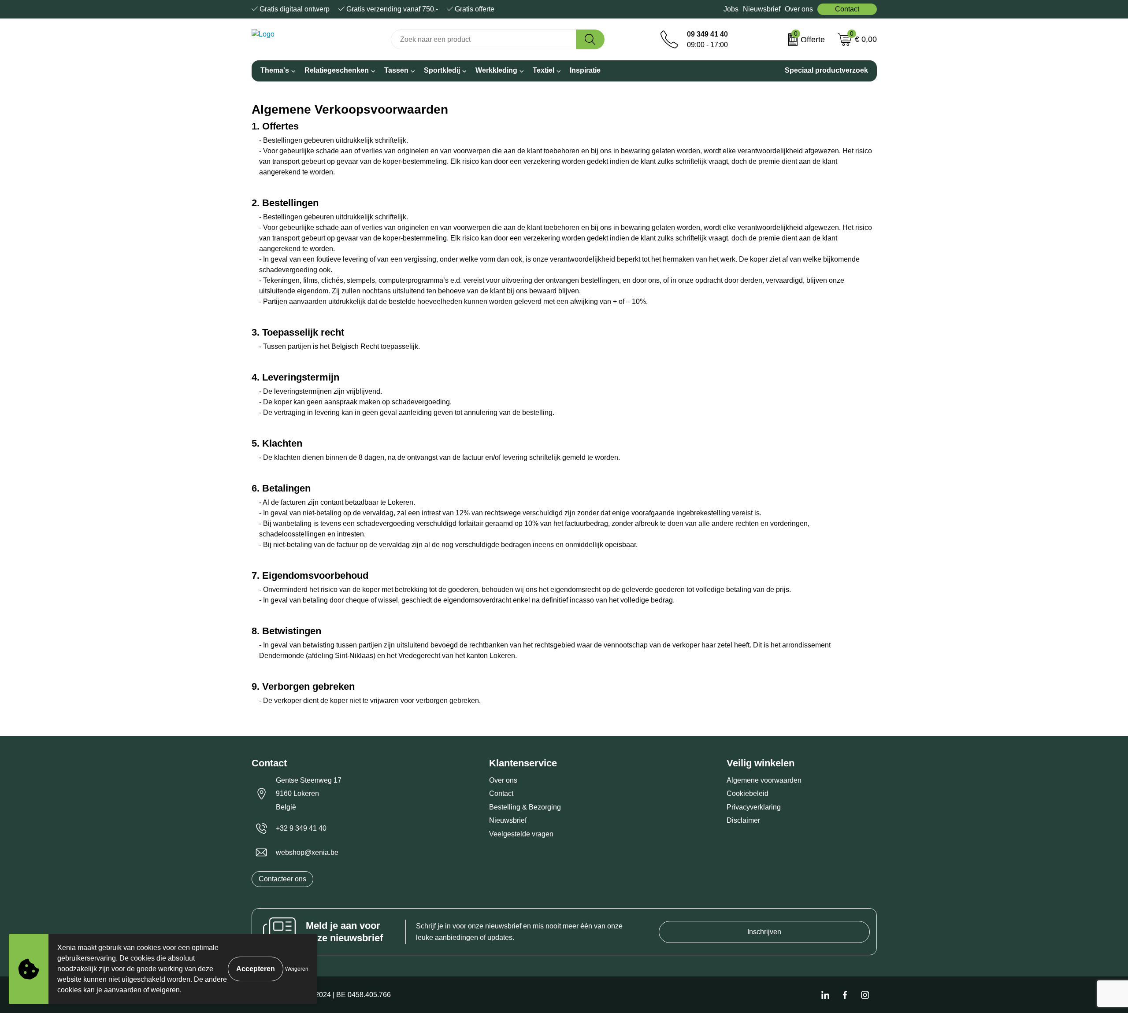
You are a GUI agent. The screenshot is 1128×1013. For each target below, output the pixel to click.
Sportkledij (442, 70)
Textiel (543, 70)
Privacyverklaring (754, 807)
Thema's (274, 70)
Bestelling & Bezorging (525, 807)
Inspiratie (585, 70)
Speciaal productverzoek (826, 70)
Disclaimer (743, 820)
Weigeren (296, 969)
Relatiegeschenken (336, 70)
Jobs (731, 9)
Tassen (396, 70)
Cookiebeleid (747, 793)
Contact (847, 9)
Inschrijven (764, 931)
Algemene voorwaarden (764, 780)
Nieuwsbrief (761, 9)
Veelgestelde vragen (521, 834)
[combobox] (483, 39)
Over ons (799, 9)
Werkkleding (496, 70)
